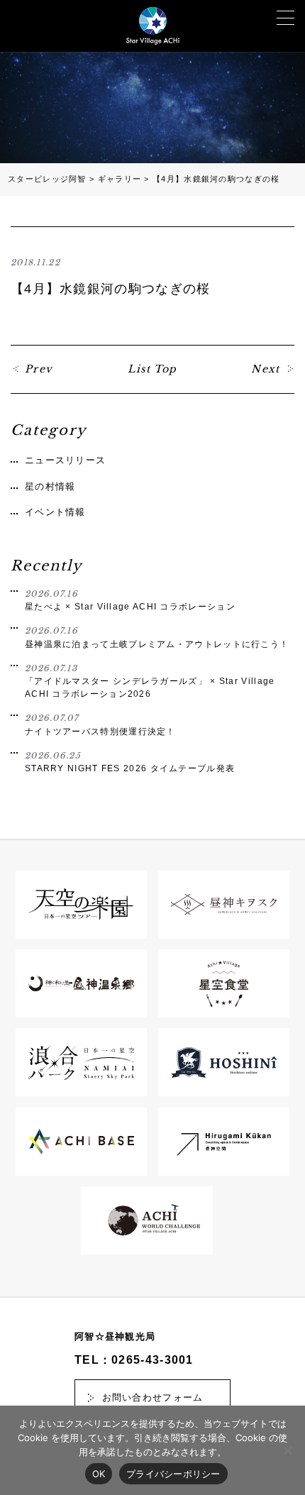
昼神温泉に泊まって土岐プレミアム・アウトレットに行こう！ (157, 637)
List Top (152, 369)
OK (99, 1473)
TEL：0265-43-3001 (134, 1360)
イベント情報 (55, 512)
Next (265, 369)
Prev (39, 369)
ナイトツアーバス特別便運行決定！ (100, 724)
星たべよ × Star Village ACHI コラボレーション (130, 600)
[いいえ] (287, 1450)
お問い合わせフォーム (153, 1397)
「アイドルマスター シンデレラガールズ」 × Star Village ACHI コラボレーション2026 (150, 680)
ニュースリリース (65, 460)
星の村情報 (50, 486)
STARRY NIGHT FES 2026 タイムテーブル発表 (130, 762)
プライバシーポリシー (173, 1473)
